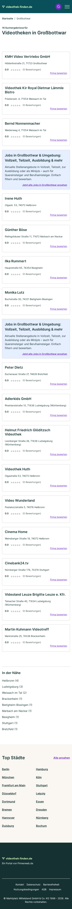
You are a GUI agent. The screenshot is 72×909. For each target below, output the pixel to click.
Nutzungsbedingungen (26, 889)
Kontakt (20, 884)
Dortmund (8, 801)
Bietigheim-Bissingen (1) (17, 705)
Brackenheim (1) (12, 698)
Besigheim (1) (10, 717)
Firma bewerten (58, 73)
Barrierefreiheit (51, 884)
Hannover (8, 817)
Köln (39, 777)
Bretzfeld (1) (10, 729)
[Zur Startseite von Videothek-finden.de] (17, 7)
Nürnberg (42, 817)
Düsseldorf (9, 793)
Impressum (55, 889)
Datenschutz (34, 884)
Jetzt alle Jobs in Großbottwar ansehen (44, 184)
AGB (44, 889)
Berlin (5, 769)
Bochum (41, 825)
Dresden (41, 809)
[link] (36, 65)
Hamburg (42, 769)
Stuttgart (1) (10, 723)
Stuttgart (42, 785)
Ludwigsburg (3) (12, 686)
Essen (40, 801)
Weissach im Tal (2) (14, 692)
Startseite (7, 18)
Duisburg (8, 825)
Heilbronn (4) (10, 680)
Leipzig (40, 793)
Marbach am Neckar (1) (17, 711)
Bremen (7, 809)
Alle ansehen (61, 757)
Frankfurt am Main (13, 785)
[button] (58, 7)
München (8, 777)
